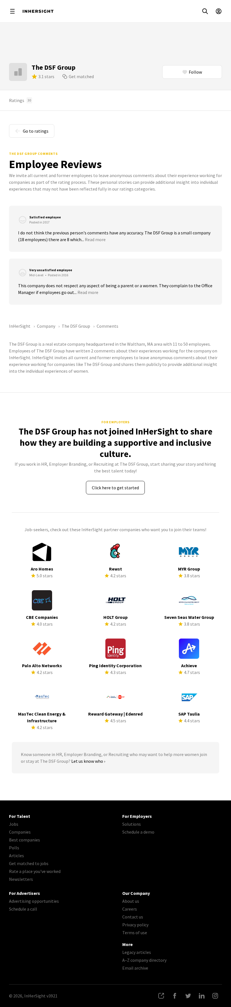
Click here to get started (115, 487)
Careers (129, 909)
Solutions (131, 824)
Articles (16, 855)
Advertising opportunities (34, 901)
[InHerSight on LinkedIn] (201, 996)
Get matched (81, 76)
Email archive (135, 968)
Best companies (24, 840)
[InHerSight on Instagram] (215, 996)
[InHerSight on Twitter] (188, 996)
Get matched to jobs (28, 863)
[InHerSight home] (38, 11)
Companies (20, 832)
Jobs (13, 824)
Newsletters (21, 879)
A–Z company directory (144, 960)
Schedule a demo (138, 832)
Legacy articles (136, 952)
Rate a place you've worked (35, 871)
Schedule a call (23, 909)
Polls (14, 847)
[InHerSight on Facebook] (174, 996)
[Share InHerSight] (161, 996)
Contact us (132, 917)
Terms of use (134, 932)
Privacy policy (135, 924)
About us (130, 901)
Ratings (20, 100)
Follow (195, 72)
